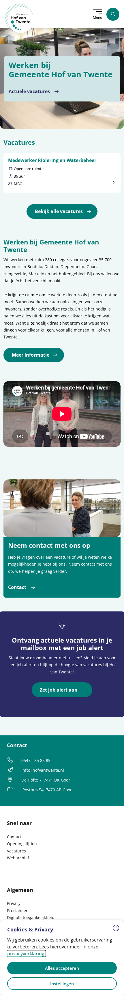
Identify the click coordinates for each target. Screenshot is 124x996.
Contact (17, 587)
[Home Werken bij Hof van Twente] (19, 18)
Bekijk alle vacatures (59, 211)
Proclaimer (17, 910)
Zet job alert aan (59, 690)
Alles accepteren (62, 968)
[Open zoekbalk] (112, 14)
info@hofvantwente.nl (42, 770)
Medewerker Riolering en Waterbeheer (52, 160)
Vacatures (16, 851)
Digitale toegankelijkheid (31, 917)
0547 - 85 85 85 (35, 760)
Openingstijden (22, 843)
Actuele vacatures (29, 91)
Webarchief (18, 858)
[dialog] (62, 958)
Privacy (13, 903)
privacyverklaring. (26, 953)
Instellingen (62, 983)
